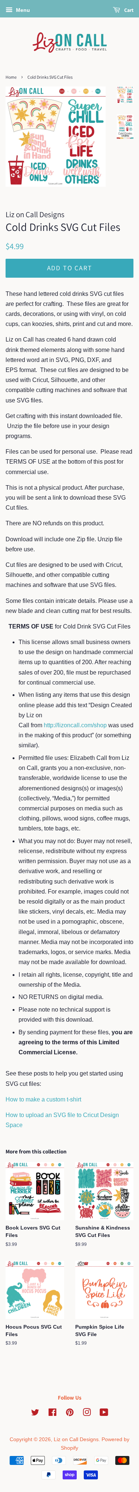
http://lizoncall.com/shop (76, 725)
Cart (128, 10)
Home (11, 77)
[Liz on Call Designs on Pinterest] (70, 1414)
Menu (22, 10)
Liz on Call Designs (76, 1439)
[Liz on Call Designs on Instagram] (87, 1414)
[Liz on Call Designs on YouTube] (104, 1414)
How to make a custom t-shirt (43, 1099)
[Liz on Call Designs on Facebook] (52, 1414)
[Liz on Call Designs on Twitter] (35, 1414)
